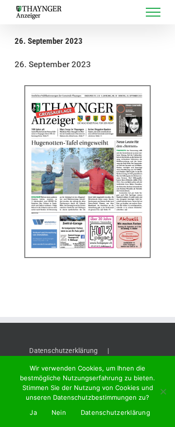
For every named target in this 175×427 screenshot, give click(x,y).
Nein (59, 412)
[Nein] (163, 391)
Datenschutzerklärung (63, 350)
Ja (33, 412)
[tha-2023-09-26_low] (87, 172)
